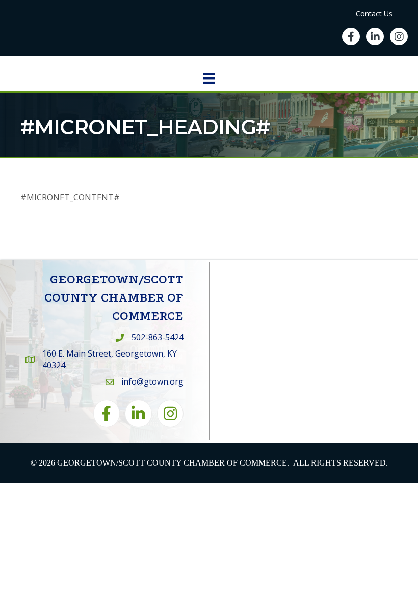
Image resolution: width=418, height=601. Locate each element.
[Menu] (209, 78)
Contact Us (374, 13)
